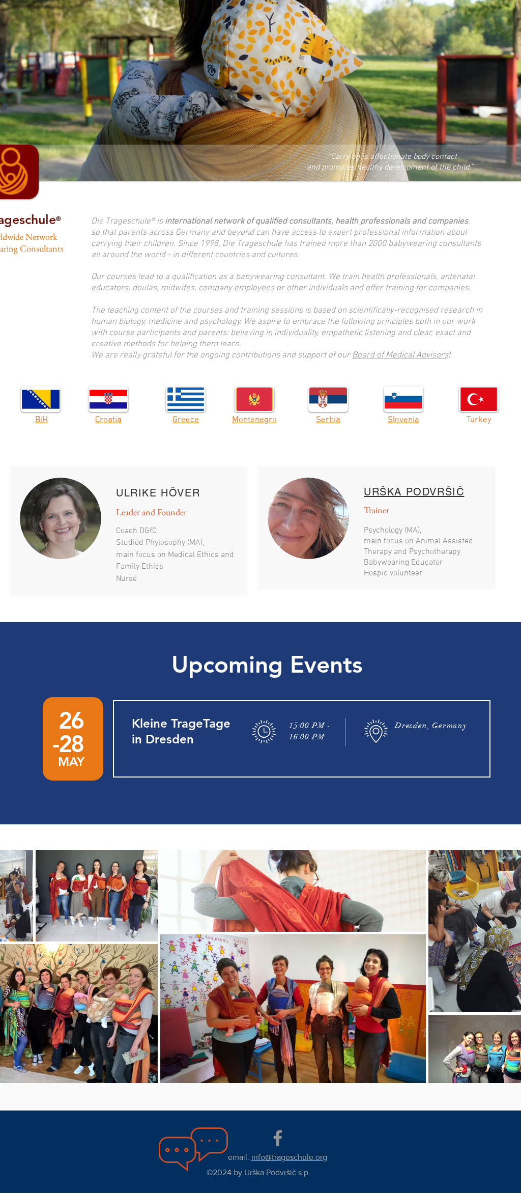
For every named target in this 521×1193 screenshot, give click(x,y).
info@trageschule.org (289, 1157)
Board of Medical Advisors (400, 355)
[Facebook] (277, 1138)
